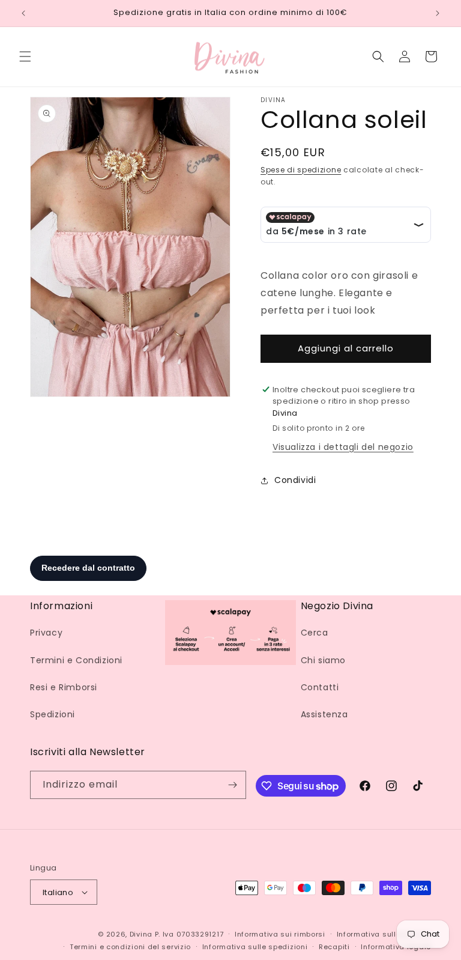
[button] (25, 56)
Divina (141, 934)
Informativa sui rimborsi (280, 934)
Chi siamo (323, 660)
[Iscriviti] (232, 785)
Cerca (314, 633)
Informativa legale (396, 947)
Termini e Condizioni (76, 660)
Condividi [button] (295, 480)
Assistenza (324, 714)
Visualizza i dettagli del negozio (343, 447)
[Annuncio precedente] (23, 13)
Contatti (320, 687)
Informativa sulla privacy (384, 934)
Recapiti (334, 947)
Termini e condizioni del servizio (130, 947)
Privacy (46, 633)
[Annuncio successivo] (437, 13)
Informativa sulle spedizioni (255, 947)
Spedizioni (52, 714)
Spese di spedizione (301, 170)
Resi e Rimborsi (63, 687)
